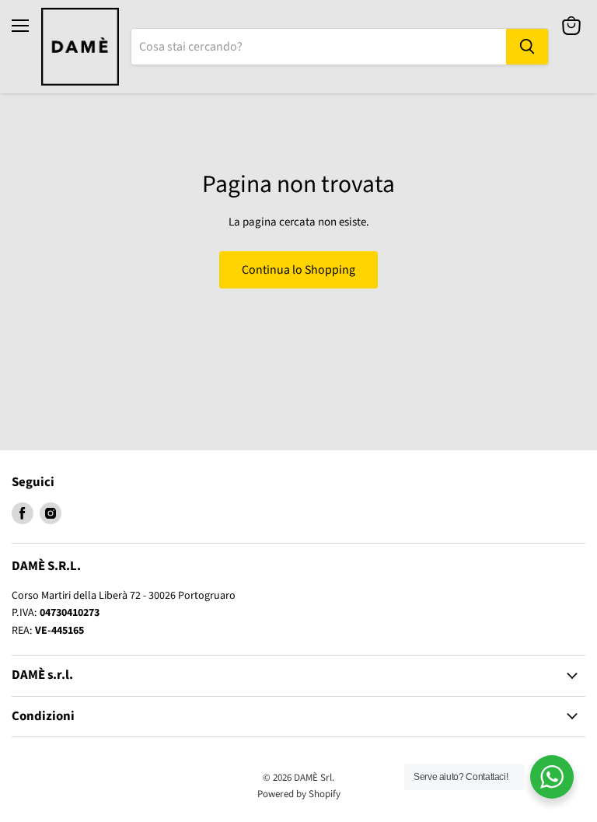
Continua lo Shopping (298, 269)
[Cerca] (527, 47)
